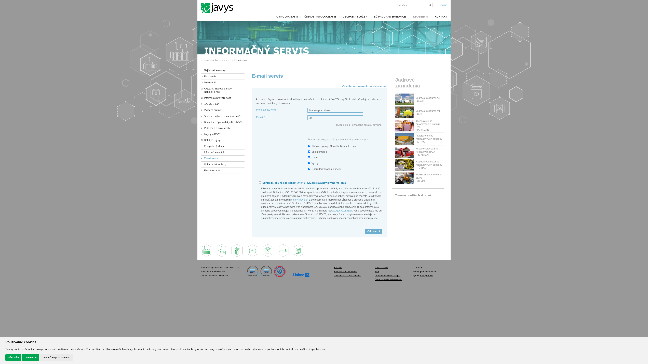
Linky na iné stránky (215, 164)
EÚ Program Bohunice (390, 16)
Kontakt (441, 16)
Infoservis (420, 16)
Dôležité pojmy (212, 140)
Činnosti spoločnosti (320, 16)
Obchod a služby (355, 16)
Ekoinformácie (212, 170)
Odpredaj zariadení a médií (326, 169)
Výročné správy (213, 110)
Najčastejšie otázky (215, 70)
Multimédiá (210, 82)
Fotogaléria (210, 76)
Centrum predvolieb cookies (388, 279)
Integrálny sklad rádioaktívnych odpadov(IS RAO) (429, 138)
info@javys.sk (300, 199)
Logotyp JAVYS (212, 134)
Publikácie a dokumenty (217, 128)
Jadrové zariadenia (407, 82)
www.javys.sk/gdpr (341, 210)
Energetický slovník (215, 146)
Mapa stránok (381, 267)
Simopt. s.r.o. (426, 275)
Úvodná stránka (209, 60)
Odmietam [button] (30, 357)
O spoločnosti (287, 16)
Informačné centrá (214, 152)
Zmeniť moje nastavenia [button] (56, 357)
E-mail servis (211, 158)
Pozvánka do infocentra (345, 271)
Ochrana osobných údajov (387, 275)
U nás (315, 157)
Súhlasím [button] (13, 357)
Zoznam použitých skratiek (413, 195)
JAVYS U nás (211, 103)
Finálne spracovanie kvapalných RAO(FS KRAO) (427, 151)
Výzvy (315, 163)
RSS (377, 271)
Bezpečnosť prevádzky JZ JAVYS (223, 122)
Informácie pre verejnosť (217, 97)
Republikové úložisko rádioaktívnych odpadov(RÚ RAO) (429, 164)
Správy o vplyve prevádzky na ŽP (222, 116)
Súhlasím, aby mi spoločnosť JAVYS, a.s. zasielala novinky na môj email (304, 182)
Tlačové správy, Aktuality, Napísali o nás (334, 146)
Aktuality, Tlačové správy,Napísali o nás (218, 90)
